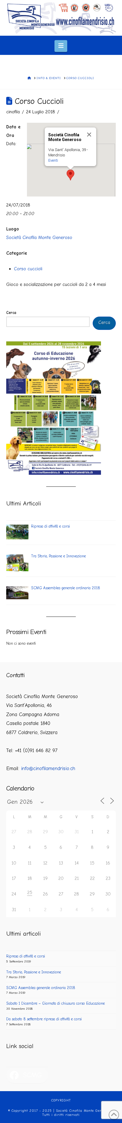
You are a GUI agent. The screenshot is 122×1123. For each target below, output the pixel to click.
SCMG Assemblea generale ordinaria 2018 (40, 988)
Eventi (53, 160)
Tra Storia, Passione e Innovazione (33, 972)
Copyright (61, 1100)
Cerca (11, 312)
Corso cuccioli (28, 268)
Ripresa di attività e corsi (25, 956)
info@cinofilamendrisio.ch (48, 768)
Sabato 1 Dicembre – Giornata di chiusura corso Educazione (55, 1003)
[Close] (89, 134)
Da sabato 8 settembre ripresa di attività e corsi (44, 1019)
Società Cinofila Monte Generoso (39, 237)
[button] (60, 46)
